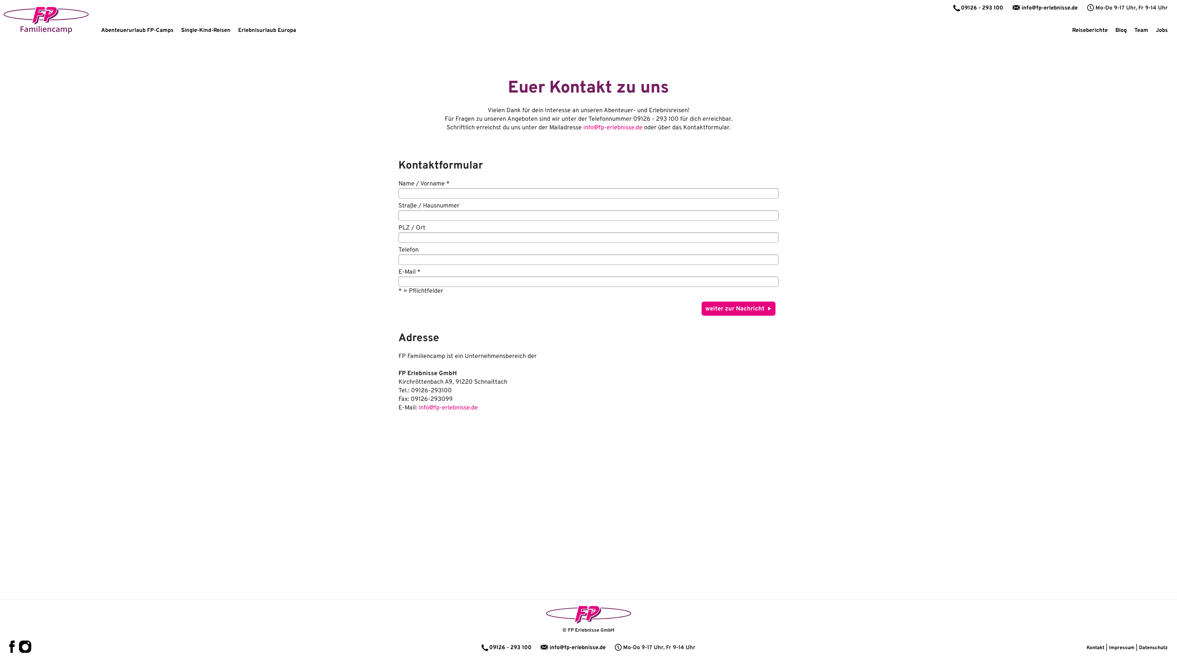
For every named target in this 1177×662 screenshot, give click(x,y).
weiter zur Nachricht (734, 309)
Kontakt (1095, 648)
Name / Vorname (424, 184)
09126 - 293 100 (982, 8)
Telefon (408, 250)
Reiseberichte (1090, 30)
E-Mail (409, 272)
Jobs (1162, 30)
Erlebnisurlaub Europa (267, 30)
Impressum (1121, 648)
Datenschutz (1153, 648)
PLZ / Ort (411, 228)
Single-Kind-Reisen (205, 30)
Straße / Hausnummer (428, 206)
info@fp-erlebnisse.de (1050, 8)
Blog (1121, 30)
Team (1141, 30)
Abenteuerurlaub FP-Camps (137, 30)
